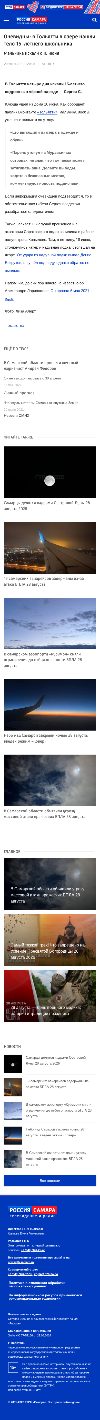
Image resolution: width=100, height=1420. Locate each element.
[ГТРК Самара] (31, 21)
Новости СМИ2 (16, 416)
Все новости (50, 1181)
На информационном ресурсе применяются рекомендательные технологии (45, 1296)
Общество (16, 325)
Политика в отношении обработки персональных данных (37, 1284)
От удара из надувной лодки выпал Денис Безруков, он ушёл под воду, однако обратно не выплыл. (48, 263)
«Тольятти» (47, 112)
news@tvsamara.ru (48, 1245)
